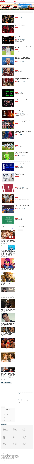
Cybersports (4, 444)
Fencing (14, 428)
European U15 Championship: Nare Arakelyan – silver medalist (21, 174)
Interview (24, 3)
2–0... (15, 125)
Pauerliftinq (14, 445)
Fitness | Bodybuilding (16, 431)
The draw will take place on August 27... (20, 167)
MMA (13, 442)
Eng (14, 1)
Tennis (24, 437)
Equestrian (4, 446)
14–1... (16, 135)
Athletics (4, 431)
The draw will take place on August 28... (20, 93)
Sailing (24, 430)
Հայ (10, 1)
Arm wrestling (4, 429)
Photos (19, 3)
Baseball (4, 436)
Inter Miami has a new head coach (21, 99)
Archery (4, 428)
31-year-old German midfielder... (19, 71)
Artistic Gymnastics (5, 430)
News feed (29, 3)
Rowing (24, 428)
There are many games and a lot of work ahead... (20, 51)
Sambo (24, 431)
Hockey (14, 438)
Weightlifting (24, 442)
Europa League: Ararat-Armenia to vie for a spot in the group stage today (22, 195)
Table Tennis (24, 436)
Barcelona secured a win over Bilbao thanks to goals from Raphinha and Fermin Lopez (22, 121)
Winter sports (24, 443)
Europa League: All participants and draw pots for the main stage (22, 111)
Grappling (14, 436)
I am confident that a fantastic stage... (19, 62)
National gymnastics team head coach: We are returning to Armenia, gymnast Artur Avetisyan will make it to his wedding (25, 390)
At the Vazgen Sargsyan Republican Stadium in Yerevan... (22, 199)
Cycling (4, 445)
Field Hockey (14, 429)
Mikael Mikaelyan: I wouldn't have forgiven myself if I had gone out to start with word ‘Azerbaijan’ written (25, 396)
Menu (3, 12)
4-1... (15, 18)
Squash (24, 435)
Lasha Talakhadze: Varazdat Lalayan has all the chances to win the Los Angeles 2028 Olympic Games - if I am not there (25, 384)
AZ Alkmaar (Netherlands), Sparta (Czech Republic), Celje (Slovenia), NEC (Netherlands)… (22, 41)
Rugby (24, 429)
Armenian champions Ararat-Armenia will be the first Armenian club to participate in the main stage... (22, 115)
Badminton (4, 435)
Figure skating (15, 430)
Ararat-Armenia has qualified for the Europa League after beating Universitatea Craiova (23, 142)
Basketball (4, 437)
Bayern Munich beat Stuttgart (20, 25)
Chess (3, 442)
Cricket (4, 443)
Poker (13, 446)
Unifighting (24, 438)
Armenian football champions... (19, 146)
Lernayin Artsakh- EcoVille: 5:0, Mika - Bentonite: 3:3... (22, 188)
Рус (12, 1)
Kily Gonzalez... (17, 103)
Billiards (4, 438)
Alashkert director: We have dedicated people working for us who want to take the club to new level (25, 401)
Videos (15, 3)
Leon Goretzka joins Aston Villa (20, 67)
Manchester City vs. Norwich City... (19, 219)
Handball (14, 437)
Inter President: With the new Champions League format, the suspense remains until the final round (22, 58)
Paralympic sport (15, 444)
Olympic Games (15, 443)
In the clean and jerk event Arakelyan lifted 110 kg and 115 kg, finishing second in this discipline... (22, 178)
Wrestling (24, 444)
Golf (13, 435)
